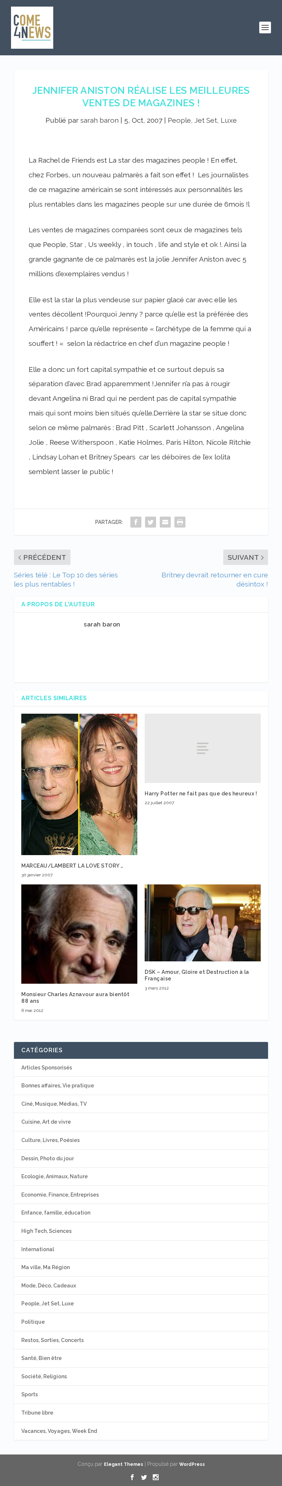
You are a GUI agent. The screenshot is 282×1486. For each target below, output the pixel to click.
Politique (33, 1322)
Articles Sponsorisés (46, 1068)
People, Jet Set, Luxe (202, 120)
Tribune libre (37, 1413)
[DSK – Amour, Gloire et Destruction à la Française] (203, 922)
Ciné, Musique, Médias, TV (54, 1104)
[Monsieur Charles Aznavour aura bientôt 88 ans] (79, 934)
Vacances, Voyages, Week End (59, 1431)
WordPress (192, 1464)
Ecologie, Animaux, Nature (54, 1176)
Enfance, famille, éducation (55, 1213)
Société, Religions (44, 1376)
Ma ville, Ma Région (45, 1267)
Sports (29, 1394)
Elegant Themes (123, 1464)
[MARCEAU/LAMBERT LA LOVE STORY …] (79, 784)
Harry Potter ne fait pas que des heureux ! (201, 793)
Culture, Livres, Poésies (50, 1140)
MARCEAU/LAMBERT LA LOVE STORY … (72, 866)
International (37, 1249)
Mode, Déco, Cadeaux (48, 1286)
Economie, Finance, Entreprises (60, 1195)
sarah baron (99, 120)
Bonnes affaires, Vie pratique (57, 1085)
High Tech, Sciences (46, 1231)
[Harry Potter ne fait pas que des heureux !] (203, 748)
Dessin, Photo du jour (47, 1158)
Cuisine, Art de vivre (46, 1122)
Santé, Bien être (41, 1358)
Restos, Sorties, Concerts (52, 1340)
